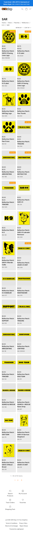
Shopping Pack (10, 509)
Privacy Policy (23, 523)
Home (4, 23)
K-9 (3, 25)
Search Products (10, 495)
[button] (7, 9)
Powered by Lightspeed (17, 529)
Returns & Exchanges (11, 526)
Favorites (23, 502)
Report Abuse (24, 526)
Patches (17, 23)
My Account (23, 494)
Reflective (25, 23)
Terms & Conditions (11, 523)
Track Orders (10, 502)
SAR (8, 25)
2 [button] (17, 480)
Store (10, 23)
